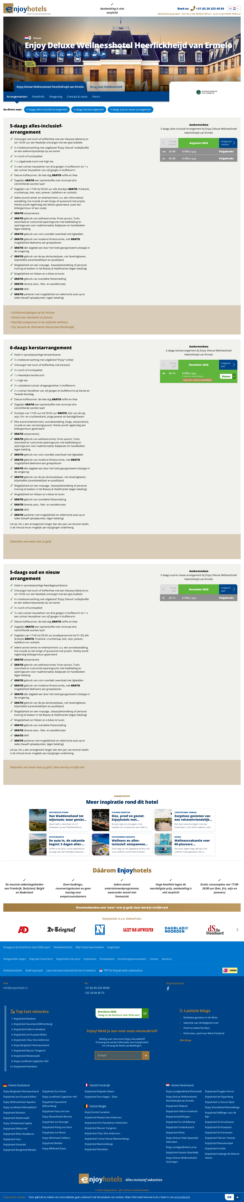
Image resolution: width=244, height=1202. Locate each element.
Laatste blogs (197, 1010)
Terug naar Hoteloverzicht (105, 87)
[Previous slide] (10, 54)
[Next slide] (234, 54)
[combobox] (234, 8)
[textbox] (234, 8)
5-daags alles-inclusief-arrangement (47, 109)
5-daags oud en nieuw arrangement (130, 109)
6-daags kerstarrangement (89, 109)
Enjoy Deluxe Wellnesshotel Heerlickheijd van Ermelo (50, 87)
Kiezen (226, 376)
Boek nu (200, 8)
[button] (228, 143)
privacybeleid (182, 1197)
